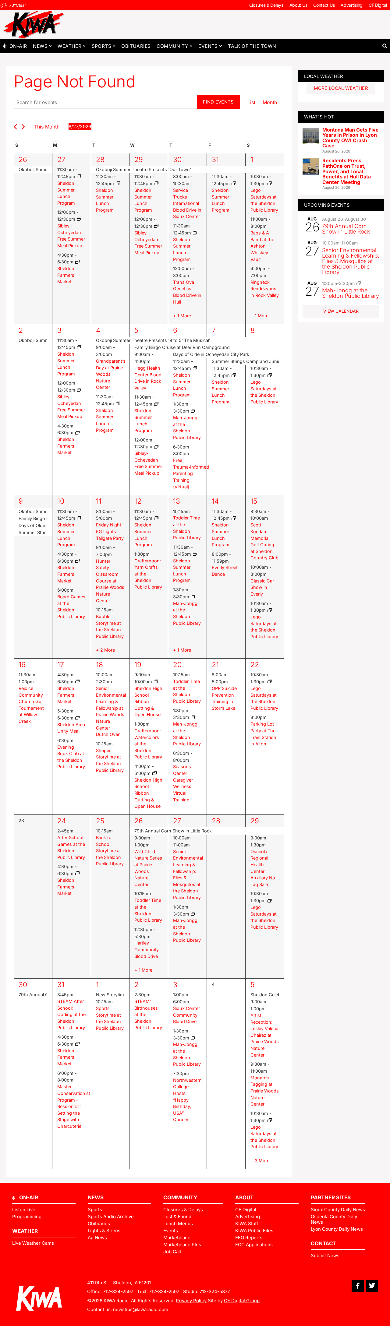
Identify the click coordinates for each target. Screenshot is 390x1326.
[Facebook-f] (358, 1286)
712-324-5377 (215, 1291)
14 (215, 501)
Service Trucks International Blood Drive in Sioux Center (187, 203)
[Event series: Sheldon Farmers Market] (77, 262)
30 (177, 159)
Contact (323, 1243)
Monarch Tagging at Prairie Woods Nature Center (264, 1090)
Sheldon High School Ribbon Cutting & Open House (148, 701)
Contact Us (324, 5)
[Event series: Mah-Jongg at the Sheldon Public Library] (193, 410)
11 (98, 501)
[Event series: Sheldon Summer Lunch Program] (79, 176)
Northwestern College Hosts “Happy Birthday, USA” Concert (187, 1100)
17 (60, 664)
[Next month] (23, 127)
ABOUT (244, 1197)
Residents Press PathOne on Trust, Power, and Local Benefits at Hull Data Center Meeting (346, 171)
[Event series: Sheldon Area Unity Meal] (77, 717)
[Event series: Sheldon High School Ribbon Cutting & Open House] (156, 681)
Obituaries (136, 46)
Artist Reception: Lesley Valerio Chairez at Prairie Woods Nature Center (264, 1035)
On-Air (18, 46)
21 (215, 664)
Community (172, 46)
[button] (384, 46)
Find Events (218, 102)
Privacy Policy (191, 1300)
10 (60, 501)
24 (61, 821)
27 (61, 159)
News (40, 46)
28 (100, 159)
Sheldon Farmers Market (65, 275)
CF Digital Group (242, 1300)
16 (22, 664)
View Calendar (341, 311)
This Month (46, 127)
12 (137, 501)
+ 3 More (259, 1160)
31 (215, 159)
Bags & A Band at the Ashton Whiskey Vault (262, 246)
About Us (298, 5)
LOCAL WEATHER (323, 76)
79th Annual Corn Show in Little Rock (346, 229)
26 (23, 159)
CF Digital (378, 5)
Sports (101, 46)
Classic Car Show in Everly (262, 587)
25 (100, 821)
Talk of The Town (252, 46)
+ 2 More (105, 649)
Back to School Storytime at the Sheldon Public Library (110, 850)
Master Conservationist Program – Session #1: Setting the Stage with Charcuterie (73, 1106)
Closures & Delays (266, 5)
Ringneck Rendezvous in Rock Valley (264, 289)
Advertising (352, 5)
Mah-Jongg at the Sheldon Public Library (350, 293)
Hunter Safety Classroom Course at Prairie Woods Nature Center (110, 580)
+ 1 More (182, 315)
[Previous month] (15, 127)
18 (99, 664)
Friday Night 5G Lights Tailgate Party (110, 531)
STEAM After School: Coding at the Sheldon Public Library (71, 1014)
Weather (69, 46)
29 (138, 159)
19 (137, 664)
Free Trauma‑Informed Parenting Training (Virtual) (191, 473)
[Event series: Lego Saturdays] (270, 183)
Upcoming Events (327, 205)
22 (254, 664)
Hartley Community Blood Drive (146, 949)
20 (177, 664)
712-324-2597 (118, 1291)
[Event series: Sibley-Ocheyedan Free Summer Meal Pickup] (79, 219)
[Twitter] (372, 1286)
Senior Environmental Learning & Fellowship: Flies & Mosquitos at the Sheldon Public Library (350, 261)
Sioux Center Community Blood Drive (186, 1015)
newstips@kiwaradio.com (140, 1309)
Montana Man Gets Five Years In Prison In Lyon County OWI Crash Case (350, 138)
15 (253, 501)
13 (176, 501)
